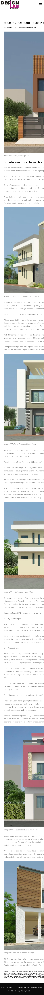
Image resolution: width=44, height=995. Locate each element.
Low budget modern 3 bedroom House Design (22, 977)
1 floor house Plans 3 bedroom (18, 972)
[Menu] (40, 3)
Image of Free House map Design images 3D (27, 976)
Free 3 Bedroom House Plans (32, 973)
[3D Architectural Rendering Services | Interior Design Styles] (6, 6)
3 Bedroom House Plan (27, 27)
